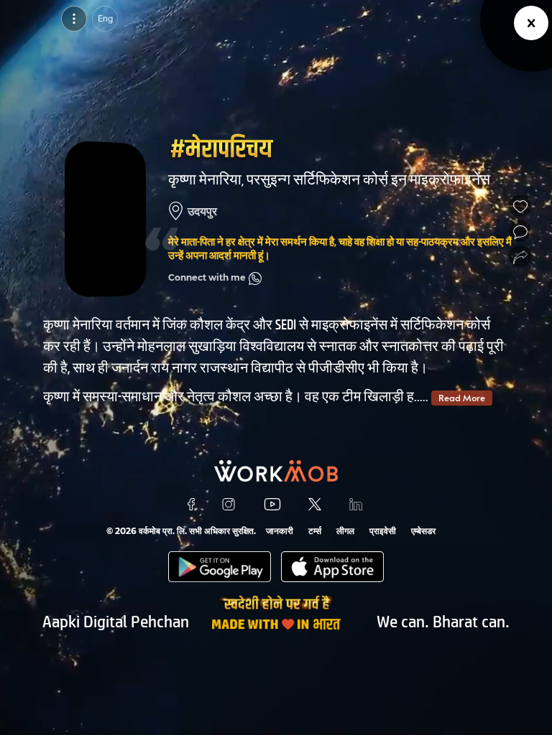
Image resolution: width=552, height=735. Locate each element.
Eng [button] (105, 18)
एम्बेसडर (423, 530)
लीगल (345, 530)
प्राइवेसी (382, 530)
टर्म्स (314, 530)
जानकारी (279, 530)
